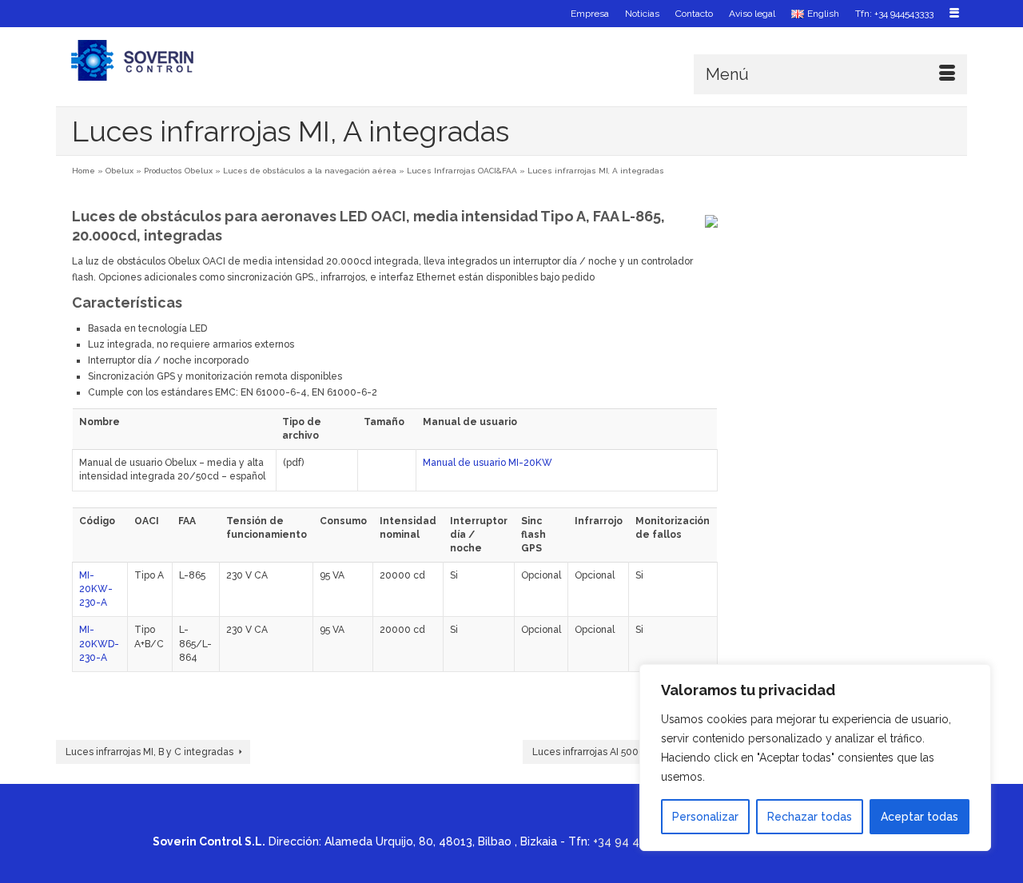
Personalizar (705, 816)
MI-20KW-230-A (96, 589)
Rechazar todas (809, 816)
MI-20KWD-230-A (99, 643)
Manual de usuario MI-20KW (487, 462)
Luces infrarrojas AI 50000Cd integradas (624, 752)
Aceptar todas (919, 816)
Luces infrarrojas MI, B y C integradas (149, 752)
